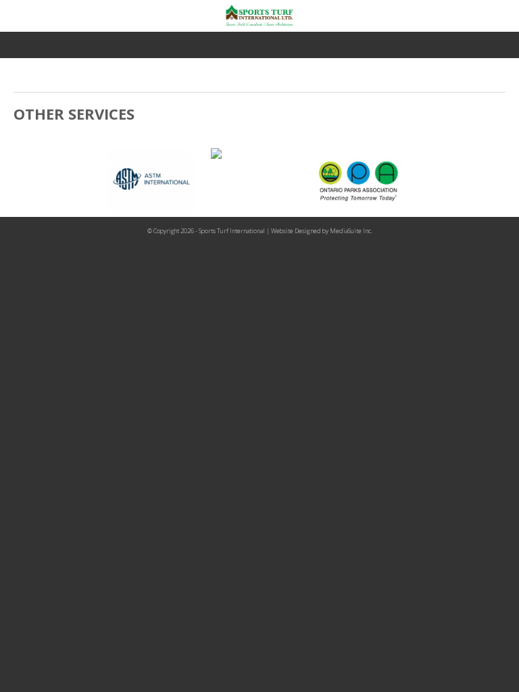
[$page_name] (156, 181)
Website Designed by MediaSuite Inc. (321, 230)
